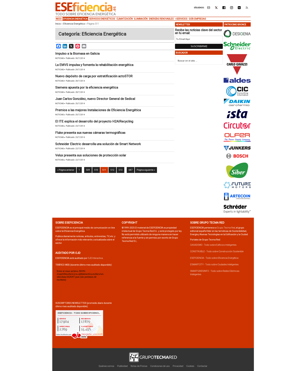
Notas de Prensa (139, 366)
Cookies (190, 366)
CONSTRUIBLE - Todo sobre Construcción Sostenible (217, 251)
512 (112, 170)
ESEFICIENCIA (85, 9)
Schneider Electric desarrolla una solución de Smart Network (98, 144)
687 (130, 170)
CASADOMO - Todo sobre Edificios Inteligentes (213, 245)
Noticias (59, 58)
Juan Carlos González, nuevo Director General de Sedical (95, 99)
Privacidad (178, 366)
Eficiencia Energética (74, 23)
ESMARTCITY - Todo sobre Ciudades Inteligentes (214, 264)
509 (88, 170)
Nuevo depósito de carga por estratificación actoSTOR (94, 76)
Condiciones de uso (160, 366)
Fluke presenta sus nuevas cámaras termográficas (90, 133)
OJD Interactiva (95, 258)
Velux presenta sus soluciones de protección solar (90, 155)
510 (96, 170)
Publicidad (122, 366)
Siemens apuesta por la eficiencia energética (86, 87)
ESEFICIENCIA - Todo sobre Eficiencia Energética (214, 258)
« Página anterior (65, 170)
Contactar (202, 366)
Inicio (58, 23)
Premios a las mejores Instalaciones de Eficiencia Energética (98, 110)
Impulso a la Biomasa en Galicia (77, 53)
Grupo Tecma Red (226, 227)
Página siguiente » (146, 170)
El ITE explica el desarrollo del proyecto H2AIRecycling (94, 121)
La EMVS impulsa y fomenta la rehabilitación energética (94, 65)
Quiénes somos (106, 366)
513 (120, 170)
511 (104, 170)
